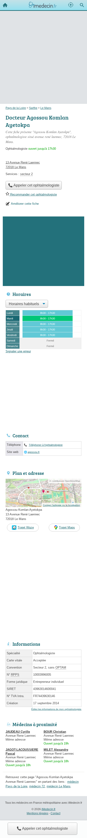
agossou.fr (34, 452)
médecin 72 (37, 786)
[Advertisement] (43, 50)
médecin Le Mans (59, 786)
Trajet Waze (26, 527)
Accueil (5, 5)
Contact (55, 813)
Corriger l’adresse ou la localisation (61, 505)
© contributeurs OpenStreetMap (64, 481)
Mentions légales (37, 813)
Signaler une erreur (18, 351)
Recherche (82, 5)
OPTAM (60, 667)
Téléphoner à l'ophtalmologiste (46, 445)
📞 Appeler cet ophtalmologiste (42, 828)
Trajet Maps (67, 527)
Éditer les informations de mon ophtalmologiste (56, 709)
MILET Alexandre (56, 749)
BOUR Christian (55, 731)
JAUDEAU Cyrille (18, 731)
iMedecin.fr (48, 809)
